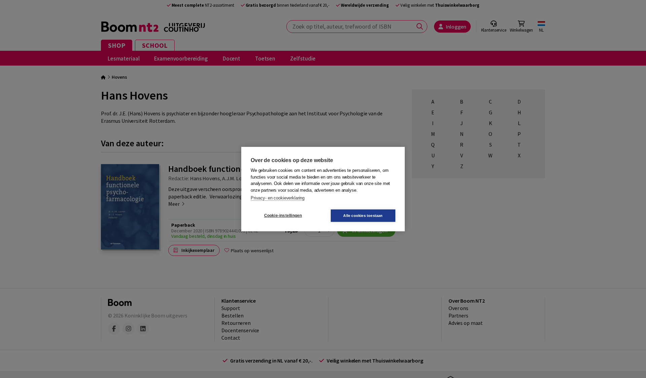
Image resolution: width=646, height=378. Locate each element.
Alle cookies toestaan (363, 215)
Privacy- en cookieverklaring (277, 197)
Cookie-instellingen (283, 215)
